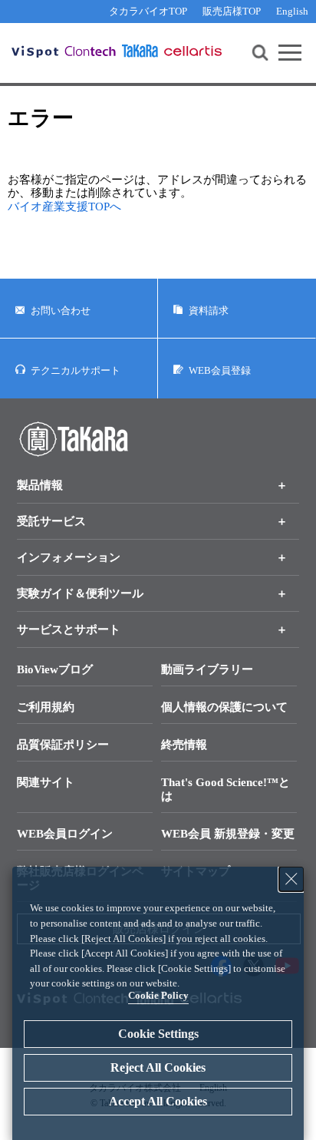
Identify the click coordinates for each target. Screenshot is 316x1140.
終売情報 (184, 745)
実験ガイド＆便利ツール (80, 593)
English (292, 11)
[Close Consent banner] (291, 879)
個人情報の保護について (224, 707)
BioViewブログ (55, 669)
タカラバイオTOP (148, 11)
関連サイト (45, 782)
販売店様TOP (231, 11)
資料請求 (209, 310)
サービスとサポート (68, 629)
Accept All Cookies (158, 1101)
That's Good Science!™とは (225, 789)
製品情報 (40, 485)
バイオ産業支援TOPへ (64, 206)
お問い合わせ (61, 310)
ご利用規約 (45, 707)
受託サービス (51, 521)
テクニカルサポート (75, 370)
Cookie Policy (158, 995)
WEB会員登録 (220, 370)
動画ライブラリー (207, 669)
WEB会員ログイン (65, 834)
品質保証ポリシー (63, 745)
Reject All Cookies (158, 1067)
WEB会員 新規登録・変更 (228, 834)
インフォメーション (68, 557)
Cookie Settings (158, 1033)
